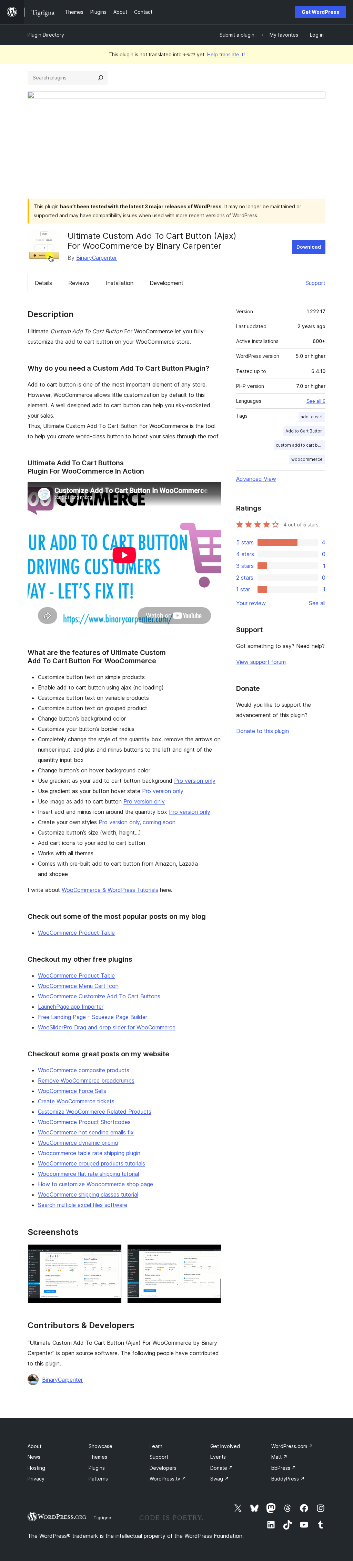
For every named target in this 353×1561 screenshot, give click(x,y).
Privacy (36, 1479)
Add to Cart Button (304, 431)
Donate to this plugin (262, 730)
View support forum (261, 661)
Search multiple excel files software (82, 1204)
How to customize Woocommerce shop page (95, 1184)
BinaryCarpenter (96, 257)
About (34, 1446)
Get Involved (225, 1446)
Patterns (98, 1479)
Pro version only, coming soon (137, 822)
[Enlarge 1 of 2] (112, 1253)
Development (166, 282)
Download (308, 247)
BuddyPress (288, 1479)
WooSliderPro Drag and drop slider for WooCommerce (106, 1027)
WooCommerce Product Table (76, 932)
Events (218, 1457)
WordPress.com (292, 1446)
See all (317, 603)
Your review (251, 603)
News (34, 1457)
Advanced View (256, 478)
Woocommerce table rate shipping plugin (89, 1153)
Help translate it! (226, 54)
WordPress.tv (168, 1479)
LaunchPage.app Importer (70, 1006)
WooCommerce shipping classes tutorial (88, 1194)
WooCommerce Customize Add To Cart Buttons (99, 996)
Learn (156, 1446)
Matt (279, 1457)
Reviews (79, 282)
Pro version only (194, 780)
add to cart (312, 416)
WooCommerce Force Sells (72, 1090)
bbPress (283, 1468)
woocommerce (307, 459)
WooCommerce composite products (83, 1070)
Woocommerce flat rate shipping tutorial (88, 1173)
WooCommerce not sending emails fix (86, 1132)
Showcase (100, 1446)
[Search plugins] (101, 78)
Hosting (36, 1468)
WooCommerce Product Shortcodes (84, 1122)
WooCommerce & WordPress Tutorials (110, 889)
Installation (119, 282)
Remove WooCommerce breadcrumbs (86, 1080)
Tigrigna (102, 1517)
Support (315, 282)
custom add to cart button (300, 445)
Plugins (97, 1468)
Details (43, 282)
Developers (163, 1468)
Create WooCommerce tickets (76, 1101)
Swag (219, 1479)
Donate (221, 1468)
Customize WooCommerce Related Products (94, 1111)
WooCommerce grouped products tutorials (91, 1163)
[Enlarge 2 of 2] (212, 1253)
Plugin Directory (46, 35)
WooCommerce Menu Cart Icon (78, 985)
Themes (98, 1457)
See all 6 (315, 401)
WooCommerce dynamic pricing (78, 1142)
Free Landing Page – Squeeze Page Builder (92, 1016)
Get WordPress (321, 12)
